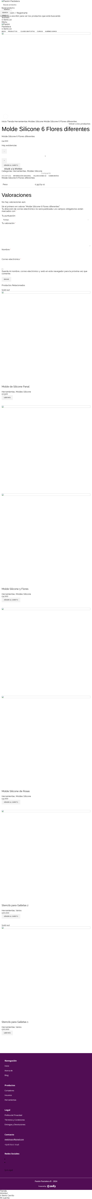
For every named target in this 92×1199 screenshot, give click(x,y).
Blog (7, 1075)
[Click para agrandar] (5, 116)
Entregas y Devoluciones (15, 1124)
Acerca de (9, 1070)
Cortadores (9, 1090)
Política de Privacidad (13, 1115)
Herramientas (10, 1100)
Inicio (7, 1066)
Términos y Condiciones (15, 1120)
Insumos (8, 1095)
